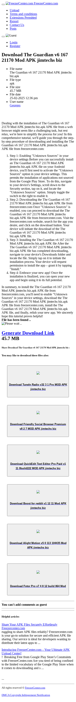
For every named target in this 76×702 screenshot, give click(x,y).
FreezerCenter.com (45, 3)
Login (13, 42)
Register (15, 46)
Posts (13, 28)
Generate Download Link (28, 333)
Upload (14, 10)
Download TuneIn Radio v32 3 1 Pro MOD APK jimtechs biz (38, 387)
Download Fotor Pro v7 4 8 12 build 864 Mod (38, 586)
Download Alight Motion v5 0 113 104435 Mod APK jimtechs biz (38, 545)
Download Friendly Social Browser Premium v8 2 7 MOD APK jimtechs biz (38, 426)
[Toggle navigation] (3, 4)
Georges (15, 105)
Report (14, 21)
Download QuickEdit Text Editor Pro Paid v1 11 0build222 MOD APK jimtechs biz (38, 466)
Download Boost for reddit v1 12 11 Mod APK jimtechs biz (38, 505)
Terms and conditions (23, 14)
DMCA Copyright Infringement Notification (26, 695)
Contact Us (17, 25)
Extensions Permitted (23, 17)
